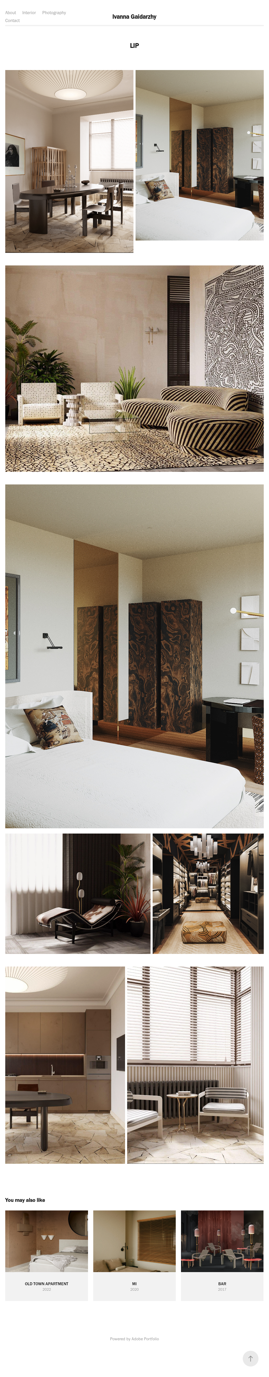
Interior (29, 12)
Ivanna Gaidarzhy (134, 16)
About (10, 12)
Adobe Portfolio (145, 1338)
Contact (12, 20)
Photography (54, 12)
